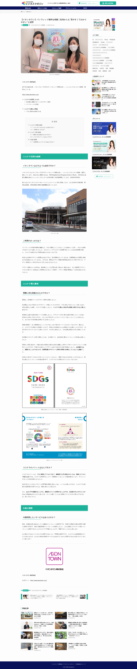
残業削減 (105, 71)
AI (93, 39)
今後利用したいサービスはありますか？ (44, 142)
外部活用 (95, 71)
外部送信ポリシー (80, 664)
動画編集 (112, 68)
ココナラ (95, 45)
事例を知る (25, 25)
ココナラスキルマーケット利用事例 (38, 25)
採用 (100, 71)
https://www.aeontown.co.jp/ (30, 94)
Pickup (106, 39)
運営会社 (60, 664)
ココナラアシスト (97, 50)
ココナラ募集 (109, 60)
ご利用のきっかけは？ (39, 129)
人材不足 (102, 68)
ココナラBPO (111, 47)
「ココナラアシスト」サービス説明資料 (102, 154)
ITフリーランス (99, 39)
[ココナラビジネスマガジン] (32, 3)
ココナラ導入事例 (35, 132)
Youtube (102, 42)
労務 (107, 68)
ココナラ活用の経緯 (36, 125)
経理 (110, 71)
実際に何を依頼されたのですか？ (42, 134)
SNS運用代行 (96, 42)
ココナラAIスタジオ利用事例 (99, 47)
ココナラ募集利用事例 (98, 63)
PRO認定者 (112, 39)
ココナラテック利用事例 (98, 60)
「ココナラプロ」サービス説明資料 (101, 171)
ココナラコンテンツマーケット (100, 52)
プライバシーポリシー (69, 664)
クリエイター (109, 42)
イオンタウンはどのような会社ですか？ (44, 127)
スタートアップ (108, 63)
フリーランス (96, 65)
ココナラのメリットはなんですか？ (42, 137)
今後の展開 (33, 139)
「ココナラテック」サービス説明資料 (101, 137)
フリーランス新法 (105, 65)
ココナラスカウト (97, 55)
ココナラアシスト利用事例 (109, 50)
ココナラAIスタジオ (103, 45)
